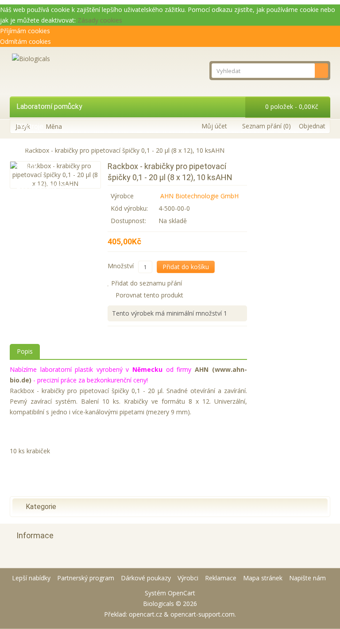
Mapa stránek (262, 578)
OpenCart (181, 593)
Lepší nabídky (31, 578)
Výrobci (188, 578)
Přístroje (29, 126)
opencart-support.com (202, 614)
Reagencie (32, 146)
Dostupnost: (128, 220)
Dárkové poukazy (146, 578)
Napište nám (307, 578)
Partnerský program (85, 578)
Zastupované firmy (45, 186)
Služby (26, 166)
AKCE (25, 206)
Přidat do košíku (185, 266)
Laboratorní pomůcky (49, 106)
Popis (25, 351)
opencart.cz (145, 614)
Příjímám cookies (25, 31)
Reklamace (220, 578)
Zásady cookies (99, 20)
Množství (121, 266)
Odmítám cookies (25, 41)
